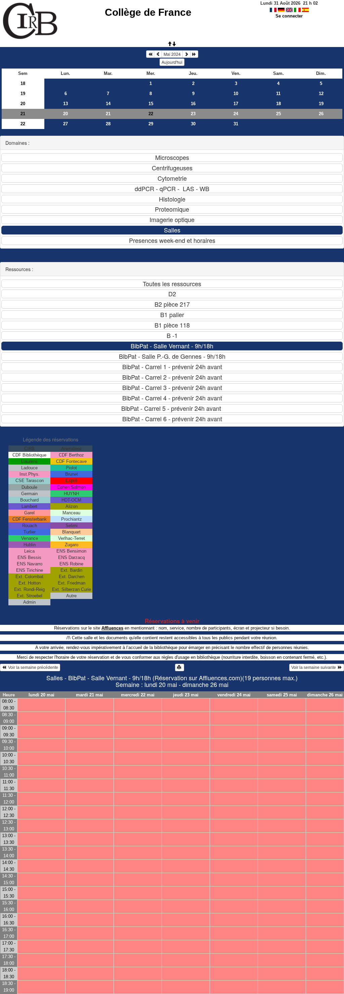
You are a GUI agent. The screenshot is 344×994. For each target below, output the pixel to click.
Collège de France (148, 12)
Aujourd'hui (172, 62)
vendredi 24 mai (234, 694)
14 (108, 103)
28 (108, 123)
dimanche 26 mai (325, 694)
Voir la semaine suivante (314, 667)
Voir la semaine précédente (32, 667)
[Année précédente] (150, 54)
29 (150, 123)
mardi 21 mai (89, 694)
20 (22, 103)
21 (22, 113)
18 (22, 83)
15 (150, 103)
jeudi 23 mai (186, 694)
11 (278, 93)
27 (65, 123)
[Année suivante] (194, 54)
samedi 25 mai (282, 694)
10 (235, 93)
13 (65, 103)
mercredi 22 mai (138, 694)
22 (22, 123)
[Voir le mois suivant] (186, 54)
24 (235, 113)
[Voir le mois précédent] (158, 54)
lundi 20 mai (41, 694)
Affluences (112, 628)
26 (321, 113)
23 (193, 113)
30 (193, 123)
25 (278, 113)
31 (235, 123)
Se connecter (289, 15)
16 (193, 103)
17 (235, 103)
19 (22, 93)
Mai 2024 (172, 54)
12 (321, 93)
